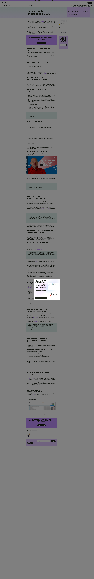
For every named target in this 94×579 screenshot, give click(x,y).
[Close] (59, 279)
